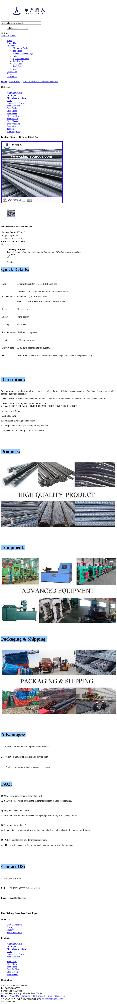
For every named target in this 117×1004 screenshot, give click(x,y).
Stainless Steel (19, 61)
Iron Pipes (17, 51)
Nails (15, 56)
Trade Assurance (14, 932)
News (9, 74)
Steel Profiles (13, 116)
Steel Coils (17, 63)
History (10, 927)
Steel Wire (11, 126)
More (15, 69)
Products (11, 45)
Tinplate (10, 129)
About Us (11, 43)
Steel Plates (12, 113)
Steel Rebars (14, 81)
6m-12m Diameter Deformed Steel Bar (40, 81)
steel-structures (13, 123)
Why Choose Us (14, 924)
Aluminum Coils (20, 48)
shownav (5, 35)
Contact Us (12, 76)
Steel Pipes (17, 66)
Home (9, 40)
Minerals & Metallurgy (23, 53)
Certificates (12, 71)
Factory (10, 930)
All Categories (13, 131)
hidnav (13, 35)
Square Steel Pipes (21, 58)
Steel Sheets (12, 121)
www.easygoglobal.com (52, 998)
